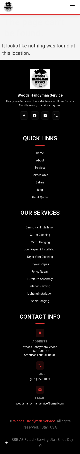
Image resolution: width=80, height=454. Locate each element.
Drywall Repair (40, 264)
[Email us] (45, 115)
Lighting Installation (40, 293)
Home (40, 153)
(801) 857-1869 (40, 379)
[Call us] (56, 115)
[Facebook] (24, 115)
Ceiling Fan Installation (40, 227)
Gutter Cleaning (40, 234)
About (40, 160)
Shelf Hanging (40, 301)
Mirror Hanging (40, 242)
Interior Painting (40, 286)
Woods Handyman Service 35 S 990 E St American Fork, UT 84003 (40, 351)
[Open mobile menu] (72, 7)
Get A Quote (40, 197)
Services (40, 167)
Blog (40, 189)
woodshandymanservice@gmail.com (40, 403)
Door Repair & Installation (40, 249)
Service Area (40, 175)
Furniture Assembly (40, 279)
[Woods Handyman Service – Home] (8, 7)
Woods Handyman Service (34, 421)
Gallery (40, 182)
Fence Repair (40, 271)
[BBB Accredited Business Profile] (35, 115)
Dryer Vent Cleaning (40, 256)
